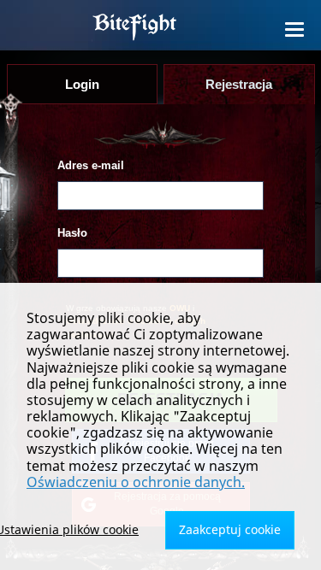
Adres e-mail (90, 165)
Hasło (72, 232)
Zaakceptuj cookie (230, 529)
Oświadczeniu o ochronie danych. (136, 482)
